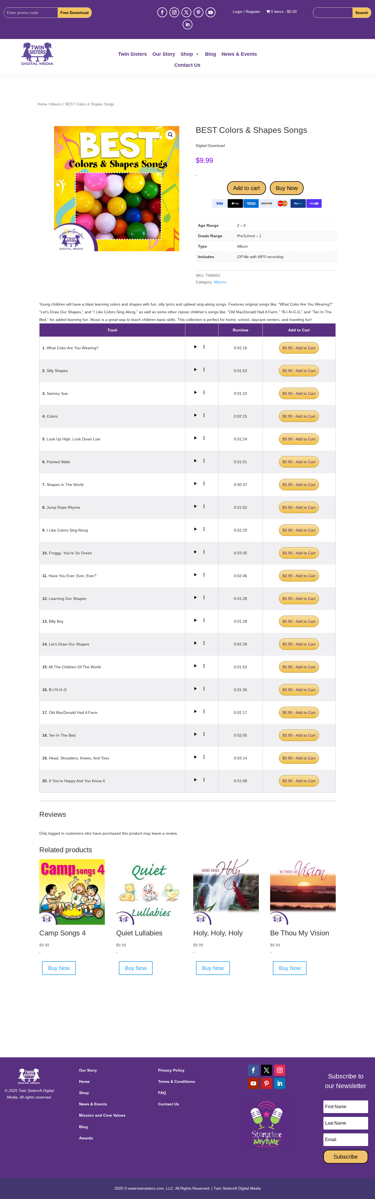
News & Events (239, 54)
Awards (86, 1138)
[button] (170, 135)
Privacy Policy (171, 1070)
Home (42, 104)
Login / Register (246, 12)
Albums (56, 104)
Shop (187, 54)
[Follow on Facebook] (162, 12)
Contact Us (187, 65)
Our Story (163, 54)
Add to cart (246, 188)
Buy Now (287, 188)
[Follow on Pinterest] (198, 12)
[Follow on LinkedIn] (187, 24)
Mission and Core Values (102, 1115)
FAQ (162, 1093)
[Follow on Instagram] (174, 12)
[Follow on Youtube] (211, 12)
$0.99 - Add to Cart (298, 348)
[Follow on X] (186, 12)
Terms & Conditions (176, 1081)
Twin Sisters (132, 54)
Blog (210, 54)
